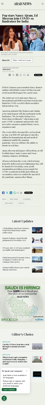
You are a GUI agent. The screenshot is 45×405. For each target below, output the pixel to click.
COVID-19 (21, 203)
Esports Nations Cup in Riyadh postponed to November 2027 (15, 239)
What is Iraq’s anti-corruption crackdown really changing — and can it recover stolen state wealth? (15, 360)
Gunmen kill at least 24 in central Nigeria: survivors (16, 268)
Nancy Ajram (14, 199)
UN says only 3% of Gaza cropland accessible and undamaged (16, 249)
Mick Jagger (9, 203)
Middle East (6, 342)
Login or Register (9, 389)
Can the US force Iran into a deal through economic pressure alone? (16, 346)
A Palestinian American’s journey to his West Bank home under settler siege (16, 230)
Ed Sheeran (26, 199)
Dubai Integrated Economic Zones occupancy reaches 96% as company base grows (16, 259)
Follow (39, 75)
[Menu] (2, 4)
